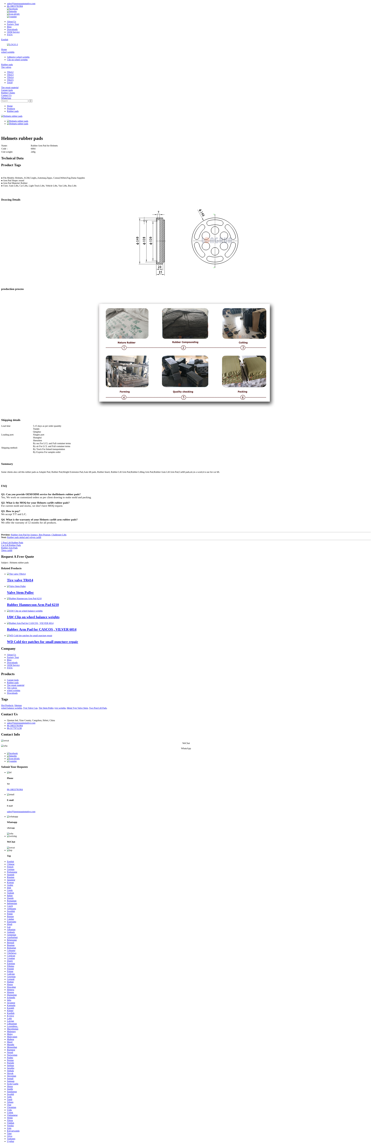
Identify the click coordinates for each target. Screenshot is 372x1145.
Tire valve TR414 (20, 580)
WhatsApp (6, 98)
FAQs (9, 34)
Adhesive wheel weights (18, 57)
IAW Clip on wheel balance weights (33, 617)
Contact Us (6, 95)
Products (11, 108)
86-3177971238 (14, 728)
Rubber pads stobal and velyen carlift (24, 537)
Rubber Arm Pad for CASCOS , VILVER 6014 (41, 629)
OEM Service (13, 32)
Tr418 (9, 82)
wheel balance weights (11, 708)
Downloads (12, 29)
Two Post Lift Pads (98, 708)
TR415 (10, 80)
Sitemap (18, 705)
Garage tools (7, 90)
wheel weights (7, 52)
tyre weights (60, 708)
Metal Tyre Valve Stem (77, 708)
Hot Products (7, 705)
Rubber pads (7, 64)
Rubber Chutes (8, 93)
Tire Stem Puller (46, 708)
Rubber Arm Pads (9, 548)
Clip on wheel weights (17, 59)
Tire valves (6, 67)
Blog (9, 27)
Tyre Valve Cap (30, 708)
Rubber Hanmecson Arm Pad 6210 (33, 605)
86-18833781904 (15, 6)
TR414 (10, 77)
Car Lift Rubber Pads (11, 545)
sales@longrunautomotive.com (21, 3)
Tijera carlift (6, 550)
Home (4, 49)
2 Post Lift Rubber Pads (12, 542)
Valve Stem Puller (20, 592)
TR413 (10, 74)
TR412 (10, 72)
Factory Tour (13, 24)
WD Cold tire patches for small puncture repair (42, 642)
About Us (11, 21)
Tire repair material (9, 87)
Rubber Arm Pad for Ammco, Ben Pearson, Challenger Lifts (38, 535)
